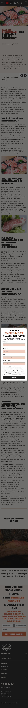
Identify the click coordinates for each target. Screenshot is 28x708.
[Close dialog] (25, 328)
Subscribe (14, 377)
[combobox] (5, 363)
